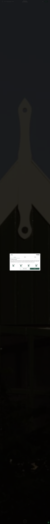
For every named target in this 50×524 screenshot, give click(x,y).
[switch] (21, 265)
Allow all (35, 268)
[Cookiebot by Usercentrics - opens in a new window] (37, 254)
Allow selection (25, 268)
